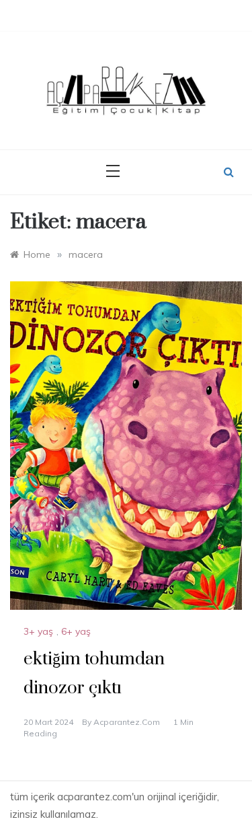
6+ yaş (76, 631)
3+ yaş (38, 631)
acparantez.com (126, 722)
